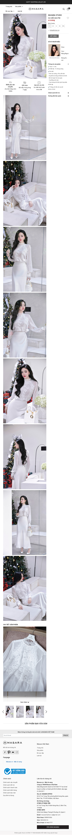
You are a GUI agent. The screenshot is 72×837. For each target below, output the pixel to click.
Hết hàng (53, 36)
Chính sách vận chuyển (10, 782)
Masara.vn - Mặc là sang (14, 762)
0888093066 (48, 817)
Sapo (56, 833)
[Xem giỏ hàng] (68, 9)
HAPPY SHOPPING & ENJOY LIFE (36, 2)
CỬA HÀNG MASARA (53, 827)
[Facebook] (5, 752)
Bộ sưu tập (9, 11)
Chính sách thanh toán (10, 787)
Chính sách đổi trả (9, 785)
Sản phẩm (18, 6)
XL (60, 26)
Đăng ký (65, 735)
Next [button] (46, 711)
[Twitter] (9, 752)
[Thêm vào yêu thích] (68, 18)
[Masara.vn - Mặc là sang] (36, 9)
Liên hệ (20, 11)
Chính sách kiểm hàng (10, 790)
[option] (9, 712)
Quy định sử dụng (8, 795)
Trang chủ (9, 6)
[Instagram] (17, 752)
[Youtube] (13, 752)
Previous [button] (3, 711)
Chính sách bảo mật (9, 793)
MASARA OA (44, 820)
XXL (63, 26)
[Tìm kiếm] (64, 9)
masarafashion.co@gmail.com (50, 815)
